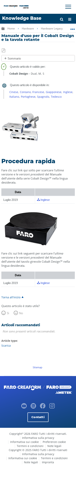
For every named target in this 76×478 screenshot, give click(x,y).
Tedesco (56, 96)
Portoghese (28, 96)
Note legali (54, 446)
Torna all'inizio (10, 297)
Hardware (28, 28)
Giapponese (53, 92)
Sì (8, 313)
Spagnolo (43, 96)
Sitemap (37, 367)
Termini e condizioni (30, 446)
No (21, 313)
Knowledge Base (21, 18)
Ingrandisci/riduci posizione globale (72, 27)
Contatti (37, 417)
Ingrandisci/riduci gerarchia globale (2, 28)
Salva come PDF (4, 50)
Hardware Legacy (52, 28)
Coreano (25, 92)
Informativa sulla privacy (38, 438)
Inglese (67, 92)
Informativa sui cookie (24, 442)
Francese (38, 92)
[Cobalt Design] (20, 146)
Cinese (13, 92)
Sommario (14, 58)
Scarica (6, 345)
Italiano (14, 96)
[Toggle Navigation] (68, 7)
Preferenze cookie (54, 442)
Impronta (48, 462)
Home (11, 28)
